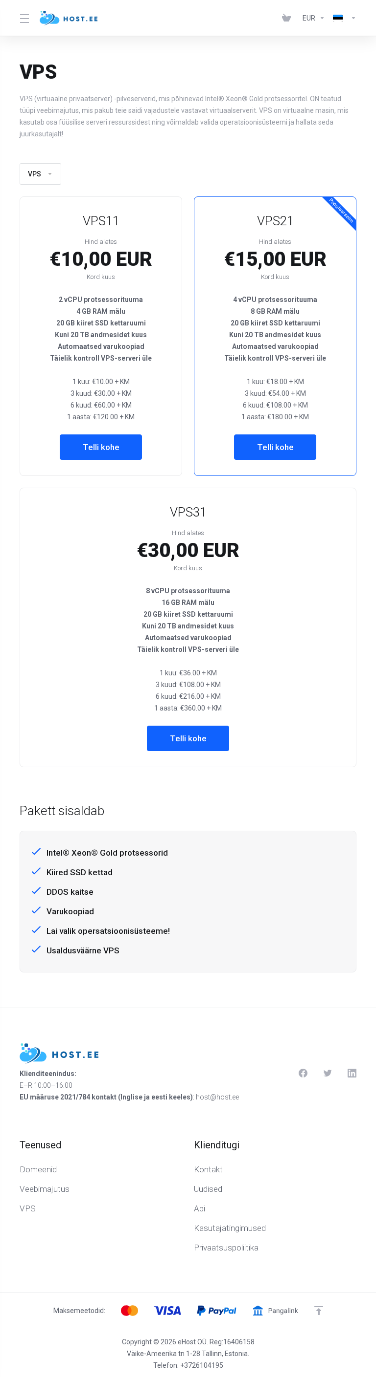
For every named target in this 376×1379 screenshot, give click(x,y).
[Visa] (167, 1310)
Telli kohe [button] (101, 447)
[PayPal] (216, 1310)
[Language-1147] (342, 18)
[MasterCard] (129, 1310)
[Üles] (318, 1310)
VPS (34, 174)
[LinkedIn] (352, 1073)
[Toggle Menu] (24, 18)
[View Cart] (288, 18)
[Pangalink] (275, 1310)
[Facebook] (303, 1073)
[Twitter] (327, 1073)
